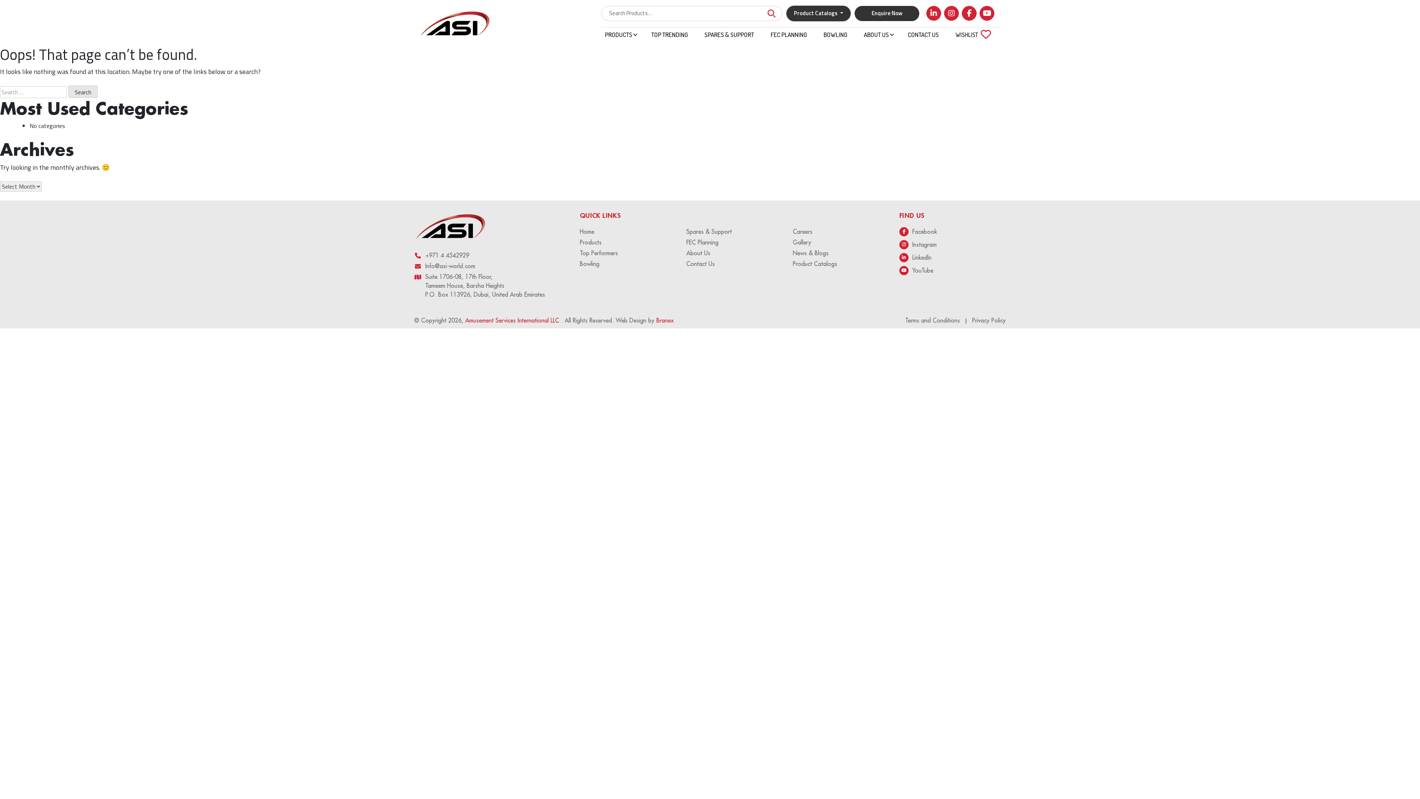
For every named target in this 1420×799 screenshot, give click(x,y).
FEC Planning (789, 34)
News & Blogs (811, 253)
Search (771, 13)
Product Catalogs (815, 263)
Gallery (802, 242)
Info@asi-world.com (450, 266)
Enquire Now (887, 13)
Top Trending (669, 34)
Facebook (924, 231)
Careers (802, 231)
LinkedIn (922, 257)
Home (587, 231)
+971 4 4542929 (447, 255)
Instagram (924, 244)
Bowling (835, 34)
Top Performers (599, 253)
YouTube (922, 270)
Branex (665, 320)
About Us (876, 34)
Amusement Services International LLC (513, 320)
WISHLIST (971, 34)
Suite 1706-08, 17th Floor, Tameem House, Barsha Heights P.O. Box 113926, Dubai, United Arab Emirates (485, 285)
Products (618, 34)
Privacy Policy (989, 320)
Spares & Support (729, 34)
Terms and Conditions (932, 320)
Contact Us (923, 34)
